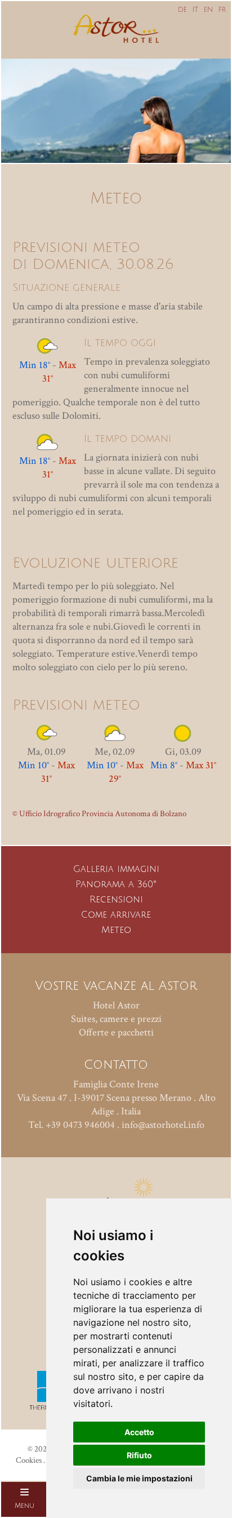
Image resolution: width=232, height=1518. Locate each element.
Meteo (116, 930)
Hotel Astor (116, 1005)
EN (208, 10)
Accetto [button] (139, 1432)
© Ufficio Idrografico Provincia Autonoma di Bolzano (99, 813)
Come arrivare (116, 915)
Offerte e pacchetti (116, 1032)
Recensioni (116, 900)
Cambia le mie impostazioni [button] (139, 1478)
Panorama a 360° (116, 884)
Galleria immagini (116, 869)
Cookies (29, 1460)
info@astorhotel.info (163, 1124)
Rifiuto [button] (139, 1455)
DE (182, 10)
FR (222, 10)
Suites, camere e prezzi (116, 1018)
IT (195, 10)
